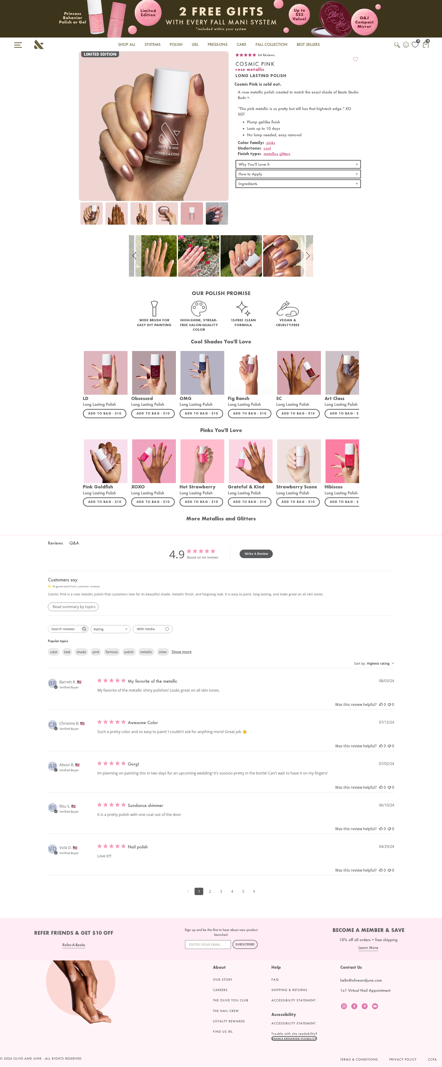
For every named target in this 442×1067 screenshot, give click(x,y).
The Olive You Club (230, 1000)
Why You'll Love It (253, 164)
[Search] (397, 47)
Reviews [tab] (55, 543)
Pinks (270, 142)
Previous (83, 216)
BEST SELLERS (308, 44)
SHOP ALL (126, 44)
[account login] (406, 45)
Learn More (368, 947)
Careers (220, 990)
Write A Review (256, 553)
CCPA (432, 1059)
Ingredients (247, 183)
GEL (195, 44)
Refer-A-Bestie (73, 944)
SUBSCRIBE (245, 944)
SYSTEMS (152, 44)
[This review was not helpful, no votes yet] (389, 704)
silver (163, 652)
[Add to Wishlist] (355, 59)
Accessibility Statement (293, 1000)
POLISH (176, 44)
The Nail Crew (226, 1011)
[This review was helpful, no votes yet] (381, 704)
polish (129, 652)
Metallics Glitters (277, 153)
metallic (146, 652)
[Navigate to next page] (254, 891)
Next (224, 216)
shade (81, 652)
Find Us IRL (223, 1031)
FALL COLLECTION (272, 44)
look (67, 652)
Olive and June (27, 1058)
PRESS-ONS (217, 44)
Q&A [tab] (74, 543)
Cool (267, 148)
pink (96, 652)
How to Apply (250, 173)
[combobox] (111, 629)
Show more (182, 651)
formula (112, 652)
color (54, 652)
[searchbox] (64, 628)
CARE (241, 44)
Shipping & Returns (289, 990)
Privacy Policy (403, 1059)
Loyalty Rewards (229, 1021)
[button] (135, 256)
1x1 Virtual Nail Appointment (365, 990)
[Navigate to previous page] (187, 891)
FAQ (275, 979)
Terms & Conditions (359, 1059)
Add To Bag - (107, 413)
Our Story (223, 979)
